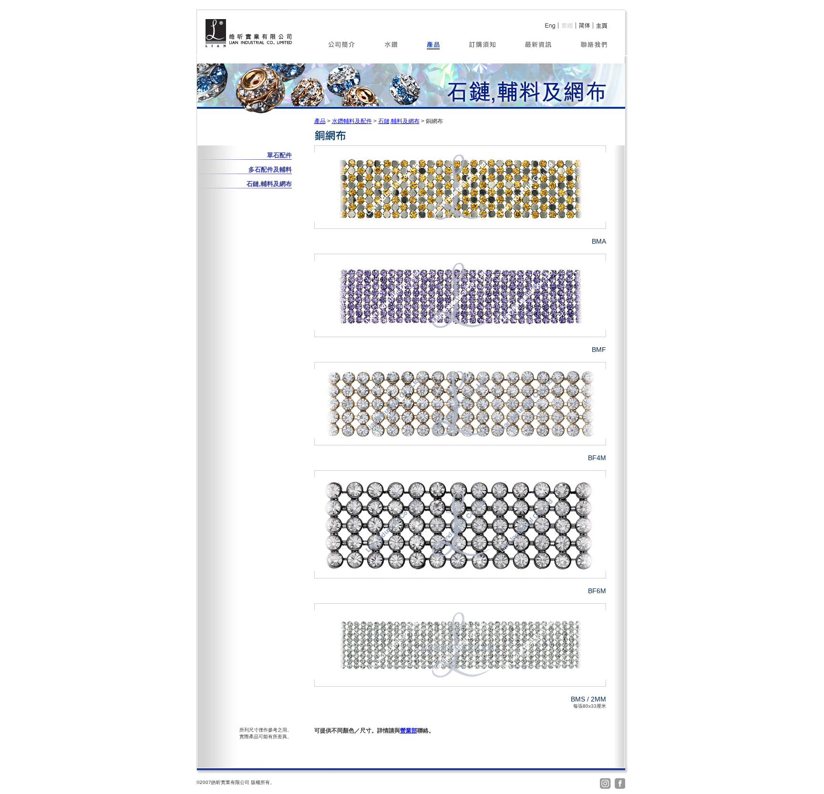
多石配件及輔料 (270, 169)
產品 (320, 121)
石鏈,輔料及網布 (399, 121)
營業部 (408, 730)
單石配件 (279, 155)
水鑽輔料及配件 (352, 121)
